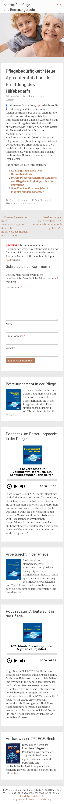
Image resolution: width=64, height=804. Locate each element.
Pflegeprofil (46, 200)
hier (11, 414)
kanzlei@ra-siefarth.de (32, 796)
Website (10, 347)
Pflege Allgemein (19, 200)
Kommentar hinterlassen (22, 203)
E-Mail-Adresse (15, 335)
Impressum (19, 799)
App (39, 105)
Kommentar (14, 287)
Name (10, 323)
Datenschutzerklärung (39, 799)
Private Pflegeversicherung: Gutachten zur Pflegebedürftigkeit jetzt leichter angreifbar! (34, 181)
